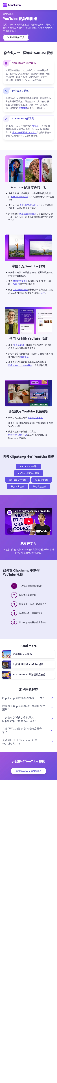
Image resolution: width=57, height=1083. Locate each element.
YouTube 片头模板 (28, 466)
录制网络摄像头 (20, 280)
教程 (16, 284)
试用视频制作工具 (15, 37)
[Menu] (51, 5)
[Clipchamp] (12, 5)
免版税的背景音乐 (27, 213)
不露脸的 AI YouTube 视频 (20, 365)
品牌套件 (23, 107)
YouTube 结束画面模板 (28, 473)
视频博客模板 (17, 486)
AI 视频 (35, 126)
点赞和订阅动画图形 (28, 205)
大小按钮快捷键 (20, 289)
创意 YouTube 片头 (19, 196)
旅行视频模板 (39, 486)
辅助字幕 (24, 356)
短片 (43, 292)
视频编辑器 (8, 13)
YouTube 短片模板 (17, 479)
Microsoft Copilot (17, 434)
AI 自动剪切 (18, 345)
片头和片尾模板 (35, 417)
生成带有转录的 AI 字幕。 (24, 132)
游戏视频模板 (41, 479)
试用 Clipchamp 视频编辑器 (29, 770)
